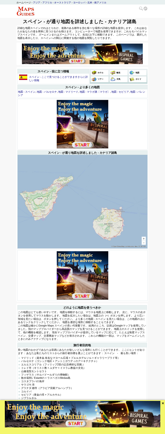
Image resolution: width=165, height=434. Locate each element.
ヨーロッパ (79, 2)
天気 (118, 79)
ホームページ (23, 2)
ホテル (100, 73)
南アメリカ (100, 2)
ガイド (138, 79)
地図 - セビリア (120, 91)
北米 (89, 2)
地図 (137, 73)
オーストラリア (62, 2)
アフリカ (47, 2)
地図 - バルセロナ (47, 91)
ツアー (100, 79)
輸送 (118, 73)
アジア (36, 2)
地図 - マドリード (68, 91)
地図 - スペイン (26, 91)
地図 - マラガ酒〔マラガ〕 (95, 91)
